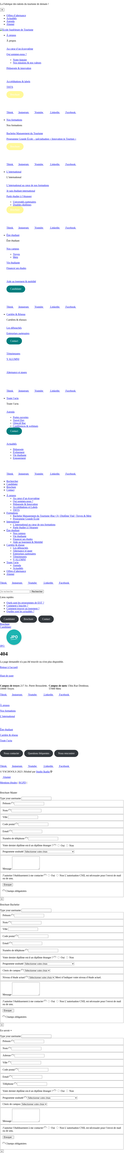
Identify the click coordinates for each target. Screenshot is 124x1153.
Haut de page (7, 675)
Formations (12, 513)
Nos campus (12, 248)
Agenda (10, 21)
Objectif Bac (19, 423)
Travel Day (18, 420)
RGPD (22, 782)
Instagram (24, 112)
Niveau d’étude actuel (15, 977)
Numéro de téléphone (15, 838)
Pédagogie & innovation (18, 68)
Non (71, 845)
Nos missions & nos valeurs (27, 62)
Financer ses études (16, 268)
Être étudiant (12, 235)
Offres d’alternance (16, 15)
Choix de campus (13, 970)
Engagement (19, 458)
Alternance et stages (16, 372)
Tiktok (10, 112)
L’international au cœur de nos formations (27, 185)
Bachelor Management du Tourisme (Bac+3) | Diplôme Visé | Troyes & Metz (52, 515)
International (12, 521)
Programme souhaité (13, 851)
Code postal (10, 824)
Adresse (8, 1055)
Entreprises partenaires (17, 333)
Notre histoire (20, 59)
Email (7, 831)
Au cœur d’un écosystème (19, 48)
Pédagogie (18, 449)
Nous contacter (11, 753)
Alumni (10, 24)
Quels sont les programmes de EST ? (25, 602)
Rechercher (12, 481)
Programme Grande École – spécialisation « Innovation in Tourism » (41, 139)
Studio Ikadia (43, 771)
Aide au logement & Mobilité (28, 542)
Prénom (8, 803)
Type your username (10, 798)
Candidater (15, 288)
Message (7, 868)
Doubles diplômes (22, 204)
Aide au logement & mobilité (21, 281)
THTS (9, 87)
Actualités (11, 18)
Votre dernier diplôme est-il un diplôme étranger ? (29, 845)
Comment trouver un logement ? (22, 608)
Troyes (16, 254)
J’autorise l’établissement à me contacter (24, 875)
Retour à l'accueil (9, 667)
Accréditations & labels (18, 81)
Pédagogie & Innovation (25, 504)
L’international (13, 171)
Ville (5, 817)
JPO (2, 646)
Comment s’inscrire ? (17, 605)
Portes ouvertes (20, 417)
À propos (11, 35)
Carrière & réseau (15, 545)
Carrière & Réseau (15, 314)
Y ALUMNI (12, 359)
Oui (62, 845)
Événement (18, 452)
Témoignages (13, 353)
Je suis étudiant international (20, 190)
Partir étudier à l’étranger (19, 196)
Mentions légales (8, 782)
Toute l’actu (12, 398)
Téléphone (9, 1083)
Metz (15, 257)
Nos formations (14, 119)
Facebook (71, 112)
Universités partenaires (24, 201)
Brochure (15, 94)
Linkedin (55, 112)
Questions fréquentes (38, 753)
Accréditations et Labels (25, 507)
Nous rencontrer (66, 753)
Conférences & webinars (25, 426)
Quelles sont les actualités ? (20, 611)
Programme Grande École (26, 518)
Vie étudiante (13, 262)
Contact (14, 341)
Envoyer (8, 884)
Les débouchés (14, 327)
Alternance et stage (22, 550)
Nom (7, 810)
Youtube (39, 112)
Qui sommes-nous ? (16, 54)
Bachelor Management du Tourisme (24, 133)
